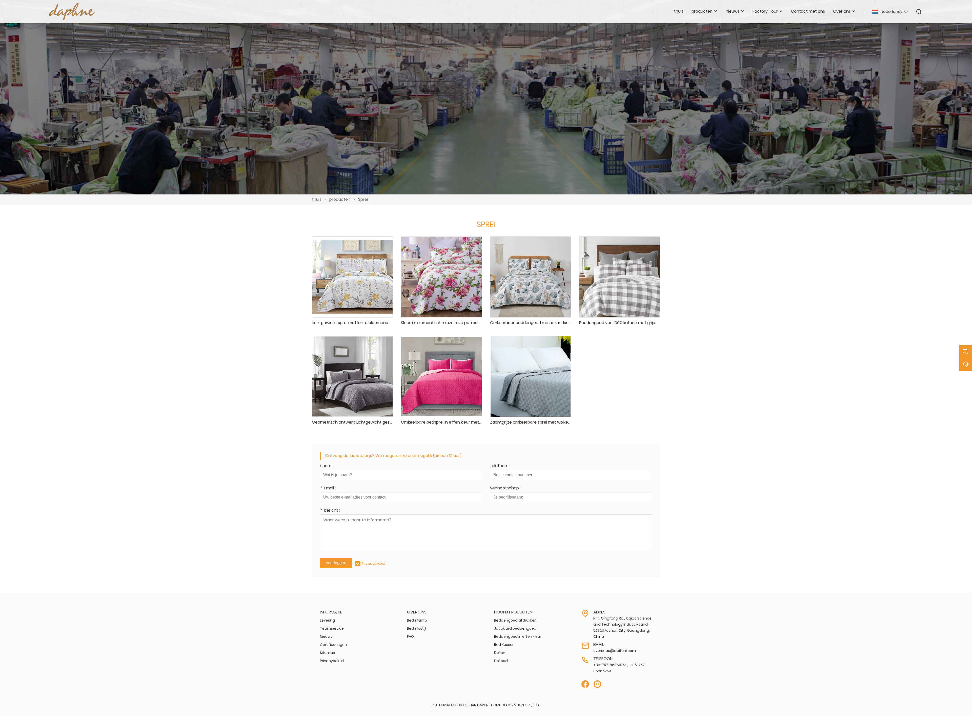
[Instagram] (597, 684)
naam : (326, 466)
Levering (327, 620)
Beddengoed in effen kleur (517, 636)
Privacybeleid (373, 563)
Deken (499, 652)
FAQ (410, 636)
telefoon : (499, 466)
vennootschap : (505, 488)
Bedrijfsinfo (417, 620)
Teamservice (332, 628)
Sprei (363, 199)
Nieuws (326, 636)
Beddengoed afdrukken (515, 620)
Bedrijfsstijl (416, 628)
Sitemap (327, 652)
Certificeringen (333, 644)
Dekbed (501, 660)
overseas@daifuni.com (614, 650)
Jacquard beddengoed (515, 628)
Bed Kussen (504, 644)
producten (339, 199)
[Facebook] (585, 684)
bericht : (330, 510)
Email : (328, 488)
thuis (316, 199)
